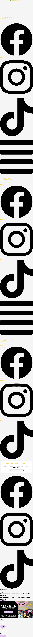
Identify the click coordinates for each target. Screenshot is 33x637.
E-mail (1, 621)
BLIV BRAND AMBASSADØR (7, 17)
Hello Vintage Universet (6, 178)
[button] (16, 157)
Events (3, 14)
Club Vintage (4, 19)
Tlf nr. (1, 624)
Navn (1, 619)
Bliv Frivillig (4, 18)
